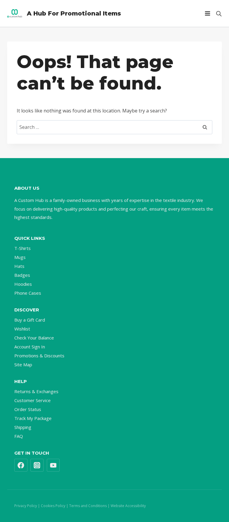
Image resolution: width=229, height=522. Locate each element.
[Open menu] (207, 13)
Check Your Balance (34, 338)
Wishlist (22, 329)
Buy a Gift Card (29, 320)
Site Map (23, 364)
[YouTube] (53, 465)
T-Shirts (22, 248)
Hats (19, 266)
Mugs (20, 257)
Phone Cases (27, 293)
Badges (22, 275)
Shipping (22, 427)
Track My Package (33, 418)
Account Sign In (29, 347)
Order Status (27, 409)
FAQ (18, 436)
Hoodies (23, 284)
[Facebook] (20, 465)
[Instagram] (37, 465)
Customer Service (32, 400)
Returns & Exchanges (36, 391)
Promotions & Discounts (39, 356)
